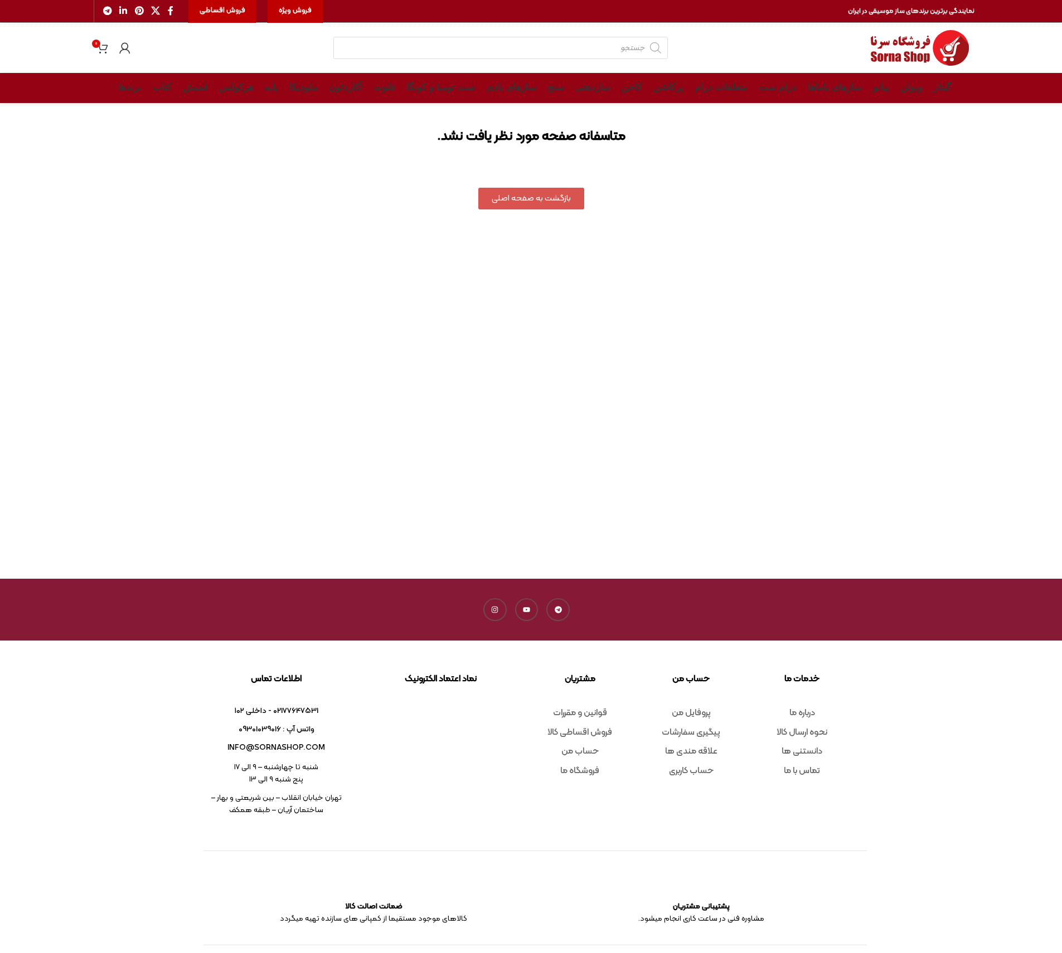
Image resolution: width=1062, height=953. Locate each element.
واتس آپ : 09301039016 (276, 729)
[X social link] (155, 11)
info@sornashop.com (276, 748)
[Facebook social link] (170, 11)
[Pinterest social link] (139, 11)
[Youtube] (527, 610)
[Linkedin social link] (123, 11)
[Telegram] (558, 610)
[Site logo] (920, 48)
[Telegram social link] (108, 11)
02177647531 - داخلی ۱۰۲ (276, 711)
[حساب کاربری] (125, 48)
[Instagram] (495, 610)
